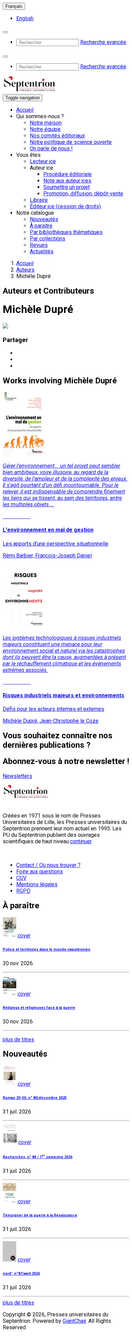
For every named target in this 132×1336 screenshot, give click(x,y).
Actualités (41, 251)
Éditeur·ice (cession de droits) (65, 206)
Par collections (47, 238)
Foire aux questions (39, 871)
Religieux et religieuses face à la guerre (39, 1007)
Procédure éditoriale (67, 174)
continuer (81, 841)
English (25, 18)
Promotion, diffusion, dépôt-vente (83, 193)
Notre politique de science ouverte (71, 142)
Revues (39, 245)
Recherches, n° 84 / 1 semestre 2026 (37, 1157)
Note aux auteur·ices (67, 180)
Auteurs (25, 270)
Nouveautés (44, 219)
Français (13, 6)
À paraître (41, 225)
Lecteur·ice (43, 161)
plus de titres (18, 1039)
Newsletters (17, 776)
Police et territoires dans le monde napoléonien (46, 949)
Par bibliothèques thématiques (66, 232)
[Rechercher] (5, 32)
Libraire (39, 200)
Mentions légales (37, 884)
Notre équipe (45, 129)
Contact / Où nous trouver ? (48, 865)
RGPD (23, 891)
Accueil (25, 110)
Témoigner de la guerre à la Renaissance (40, 1215)
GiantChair (74, 1321)
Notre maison (46, 123)
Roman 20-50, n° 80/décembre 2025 (35, 1098)
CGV (21, 878)
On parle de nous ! (51, 148)
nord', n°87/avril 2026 (21, 1273)
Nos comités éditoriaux (57, 135)
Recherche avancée (103, 42)
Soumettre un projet (66, 187)
